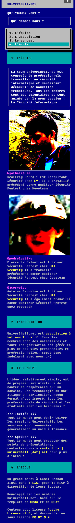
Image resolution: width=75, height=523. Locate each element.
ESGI (36, 483)
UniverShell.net (21, 4)
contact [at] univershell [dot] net (35, 450)
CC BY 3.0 (41, 517)
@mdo (34, 502)
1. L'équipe (19, 33)
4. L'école (18, 44)
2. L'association (24, 37)
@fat (55, 502)
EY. (37, 181)
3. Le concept (21, 40)
